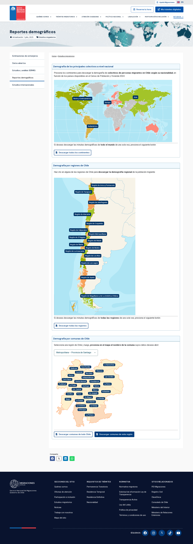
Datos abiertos (19, 63)
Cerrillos (70, 394)
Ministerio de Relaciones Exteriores (162, 513)
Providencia (94, 381)
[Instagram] (153, 533)
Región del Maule (94, 241)
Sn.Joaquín (93, 393)
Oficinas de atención (63, 492)
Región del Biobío (93, 248)
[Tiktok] (170, 533)
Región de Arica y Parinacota (103, 185)
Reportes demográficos (22, 77)
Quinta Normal (80, 381)
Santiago (86, 386)
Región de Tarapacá (83, 192)
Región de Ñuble (76, 245)
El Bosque (82, 410)
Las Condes (109, 377)
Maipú (68, 399)
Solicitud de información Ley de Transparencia (132, 493)
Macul (95, 390)
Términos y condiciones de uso (132, 515)
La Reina (107, 384)
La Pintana (90, 415)
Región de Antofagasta (98, 202)
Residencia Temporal (96, 492)
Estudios (177, 17)
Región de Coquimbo (95, 223)
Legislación (133, 17)
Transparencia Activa (128, 500)
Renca (71, 375)
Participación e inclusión (156, 17)
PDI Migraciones (158, 487)
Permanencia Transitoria (97, 487)
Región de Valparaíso (78, 230)
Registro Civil (157, 492)
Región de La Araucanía (75, 251)
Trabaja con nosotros (63, 512)
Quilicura (74, 368)
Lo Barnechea (109, 365)
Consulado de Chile (160, 502)
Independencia (88, 377)
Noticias (57, 507)
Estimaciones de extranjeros (25, 56)
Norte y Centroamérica (82, 99)
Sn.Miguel (88, 397)
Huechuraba (85, 367)
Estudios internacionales (23, 85)
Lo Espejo (79, 400)
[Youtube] (178, 533)
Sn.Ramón (91, 402)
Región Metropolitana (97, 234)
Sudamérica (92, 126)
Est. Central (77, 389)
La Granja (93, 406)
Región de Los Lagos (89, 263)
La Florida (100, 398)
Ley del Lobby (125, 505)
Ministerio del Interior (161, 507)
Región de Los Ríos (92, 256)
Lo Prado (72, 385)
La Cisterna (81, 406)
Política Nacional (113, 17)
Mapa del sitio (60, 518)
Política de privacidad (128, 510)
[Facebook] (145, 533)
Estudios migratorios (47, 37)
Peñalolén (106, 391)
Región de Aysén (88, 277)
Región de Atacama (82, 214)
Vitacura (99, 371)
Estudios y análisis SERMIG (23, 70)
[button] (73, 152)
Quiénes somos (42, 17)
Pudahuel (62, 384)
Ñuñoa (96, 386)
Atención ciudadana (90, 17)
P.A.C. (79, 394)
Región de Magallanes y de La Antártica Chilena (99, 296)
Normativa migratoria (128, 487)
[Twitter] (162, 533)
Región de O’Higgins (77, 237)
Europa (107, 102)
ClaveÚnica (156, 497)
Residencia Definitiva (95, 497)
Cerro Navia (67, 379)
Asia (135, 97)
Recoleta (89, 373)
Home (54, 56)
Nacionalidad (92, 502)
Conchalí (79, 372)
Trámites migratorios (65, 17)
